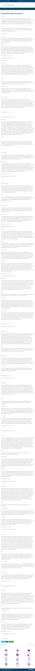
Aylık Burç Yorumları (7, 11)
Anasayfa (2, 11)
